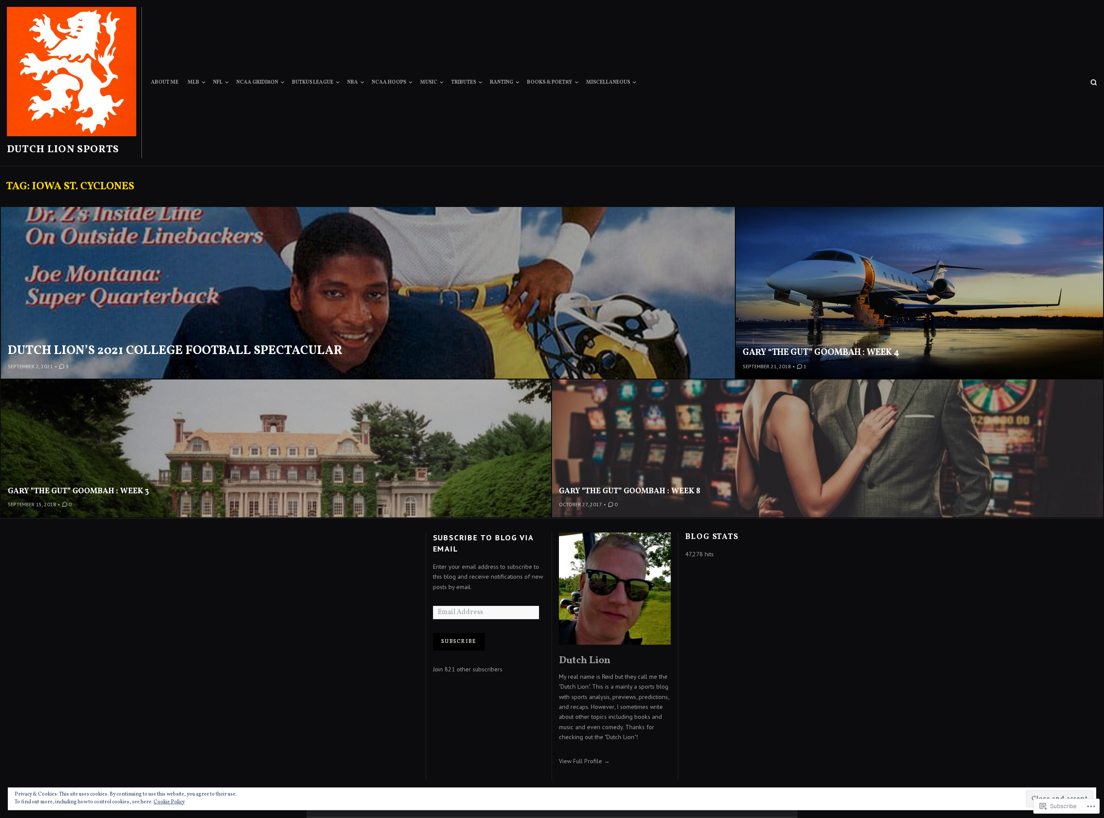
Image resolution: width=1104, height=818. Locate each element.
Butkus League (312, 82)
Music (428, 82)
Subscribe (458, 642)
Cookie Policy (169, 802)
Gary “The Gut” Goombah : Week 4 (821, 353)
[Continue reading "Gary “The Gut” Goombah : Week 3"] (276, 448)
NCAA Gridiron (257, 82)
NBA (352, 82)
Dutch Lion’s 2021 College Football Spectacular (175, 351)
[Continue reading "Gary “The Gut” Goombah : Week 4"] (919, 293)
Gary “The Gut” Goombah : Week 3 (78, 491)
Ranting (501, 82)
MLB (193, 82)
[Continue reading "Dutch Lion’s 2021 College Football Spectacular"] (368, 293)
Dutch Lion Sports (63, 150)
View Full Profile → (584, 761)
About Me (165, 82)
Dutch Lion (584, 661)
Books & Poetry (549, 82)
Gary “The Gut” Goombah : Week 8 (629, 491)
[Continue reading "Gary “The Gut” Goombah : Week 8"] (827, 448)
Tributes (463, 82)
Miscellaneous (608, 82)
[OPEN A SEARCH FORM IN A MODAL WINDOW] (1093, 82)
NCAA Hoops (389, 82)
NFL (218, 82)
